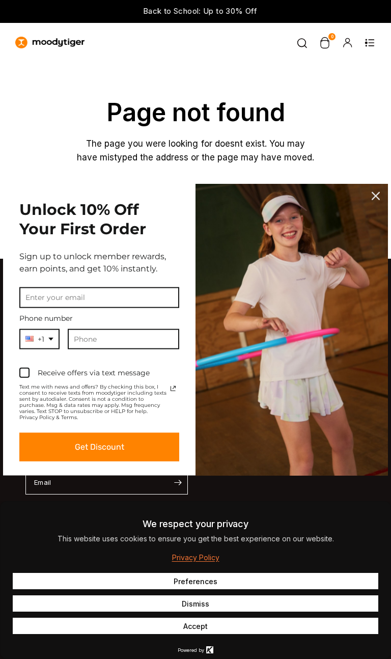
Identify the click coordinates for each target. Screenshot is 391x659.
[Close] (376, 196)
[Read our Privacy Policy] (173, 388)
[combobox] (39, 338)
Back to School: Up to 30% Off (195, 11)
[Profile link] (347, 43)
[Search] (302, 43)
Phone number (46, 318)
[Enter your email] (177, 482)
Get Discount (99, 447)
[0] (325, 43)
